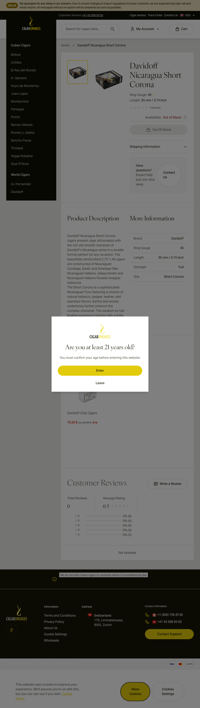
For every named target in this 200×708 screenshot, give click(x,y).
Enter (100, 371)
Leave (100, 383)
